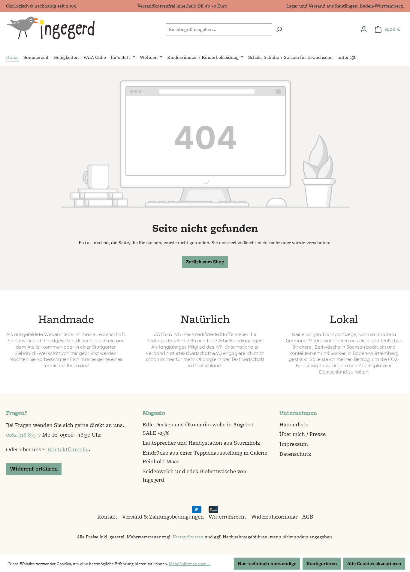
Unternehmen (298, 413)
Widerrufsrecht (227, 517)
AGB (307, 517)
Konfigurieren (321, 563)
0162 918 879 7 (23, 435)
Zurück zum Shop (205, 262)
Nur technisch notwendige (267, 563)
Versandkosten (188, 536)
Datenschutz (295, 454)
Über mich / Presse (302, 434)
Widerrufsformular (274, 517)
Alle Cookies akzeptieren (374, 563)
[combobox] (219, 29)
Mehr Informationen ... (189, 564)
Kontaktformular (68, 449)
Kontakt (107, 517)
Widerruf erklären (34, 469)
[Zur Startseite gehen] (50, 28)
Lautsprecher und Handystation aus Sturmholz (201, 443)
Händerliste (293, 424)
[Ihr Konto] (364, 29)
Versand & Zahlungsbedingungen (163, 517)
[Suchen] (279, 29)
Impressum (293, 444)
